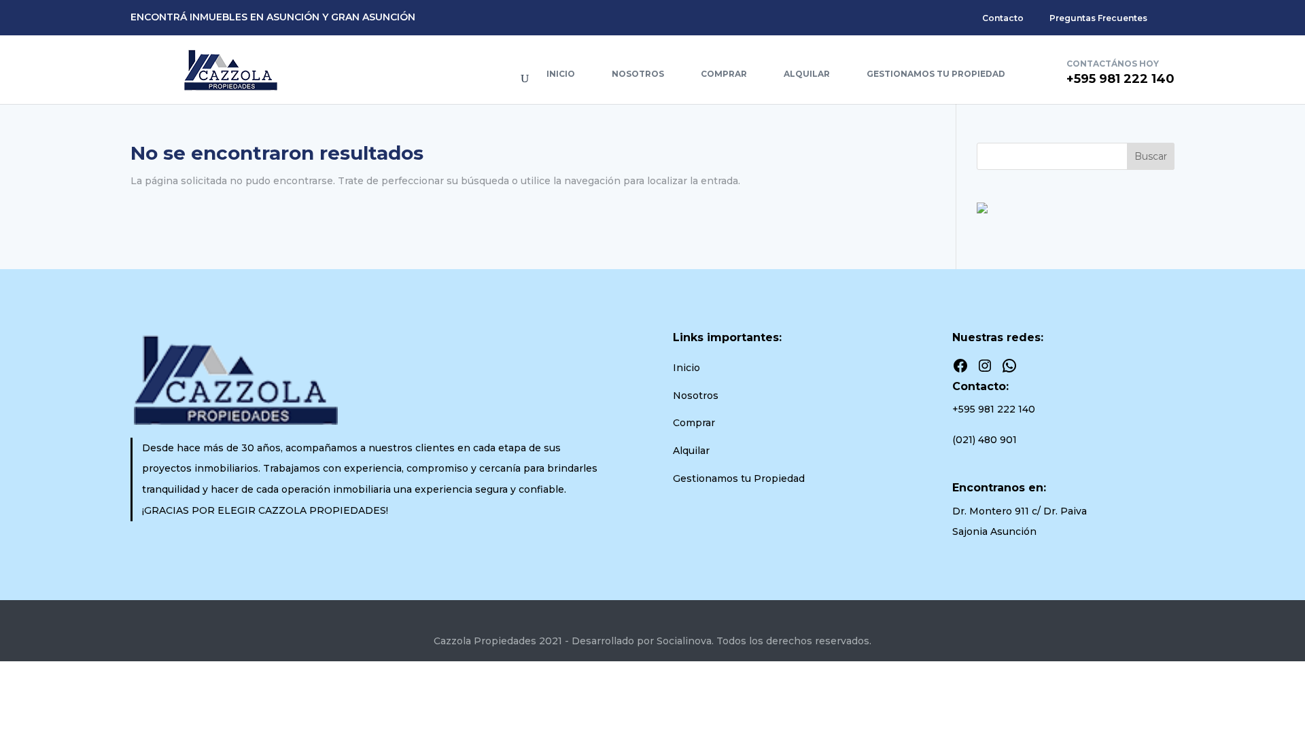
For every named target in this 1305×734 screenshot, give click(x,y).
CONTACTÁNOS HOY (1112, 63)
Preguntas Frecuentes (1098, 18)
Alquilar (807, 74)
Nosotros (638, 74)
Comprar (724, 74)
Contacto (1003, 18)
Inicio (560, 74)
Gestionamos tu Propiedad (936, 74)
